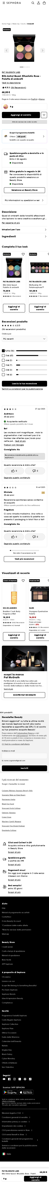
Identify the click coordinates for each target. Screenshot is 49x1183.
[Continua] (42, 50)
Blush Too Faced (8, 804)
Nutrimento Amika (8, 799)
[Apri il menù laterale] (4, 3)
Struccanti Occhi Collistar (11, 808)
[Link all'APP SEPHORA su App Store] (26, 1092)
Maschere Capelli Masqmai (11, 821)
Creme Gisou (6, 817)
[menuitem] (38, 3)
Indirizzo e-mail (8, 751)
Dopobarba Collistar (9, 830)
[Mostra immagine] (24, 48)
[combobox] (24, 339)
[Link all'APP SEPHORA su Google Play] (10, 1092)
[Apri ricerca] (33, 3)
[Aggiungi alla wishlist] (23, 254)
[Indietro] (6, 50)
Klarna (42, 99)
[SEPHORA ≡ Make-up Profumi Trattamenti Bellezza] (14, 3)
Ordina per (6, 334)
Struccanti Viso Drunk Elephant (13, 826)
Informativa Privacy (25, 733)
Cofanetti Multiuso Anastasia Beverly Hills (17, 791)
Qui (3, 1103)
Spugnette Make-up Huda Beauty (14, 795)
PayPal (34, 99)
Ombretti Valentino (9, 813)
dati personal (22, 736)
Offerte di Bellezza (8, 1101)
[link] (24, 384)
